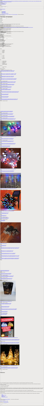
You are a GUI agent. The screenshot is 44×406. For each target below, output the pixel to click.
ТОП (4, 11)
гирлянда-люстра (4, 61)
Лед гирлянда (20, 27)
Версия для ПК (3, 396)
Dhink (3, 36)
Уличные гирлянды (10, 27)
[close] (0, 405)
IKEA (3, 39)
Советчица (7, 13)
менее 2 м (3, 58)
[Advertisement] (22, 106)
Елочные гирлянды (5, 27)
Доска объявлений (2, 14)
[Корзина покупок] (1, 10)
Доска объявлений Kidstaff (7, 399)
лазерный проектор (4, 63)
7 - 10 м (3, 57)
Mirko (3, 43)
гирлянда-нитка (4, 62)
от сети (3, 67)
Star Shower (3, 45)
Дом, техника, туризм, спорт (8, 14)
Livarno (3, 42)
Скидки (4, 12)
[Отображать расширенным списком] (1, 21)
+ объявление (3, 4)
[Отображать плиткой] (1, 20)
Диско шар (23, 27)
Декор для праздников (14, 14)
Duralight (3, 37)
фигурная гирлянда (4, 64)
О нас (2, 394)
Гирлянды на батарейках (15, 27)
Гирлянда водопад (26, 27)
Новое (2, 28)
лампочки (3, 50)
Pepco (3, 44)
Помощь (3, 395)
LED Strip (3, 41)
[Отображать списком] (1, 22)
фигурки (3, 51)
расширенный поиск (6, 402)
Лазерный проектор (30, 27)
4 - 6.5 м (3, 56)
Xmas (3, 46)
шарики (3, 52)
